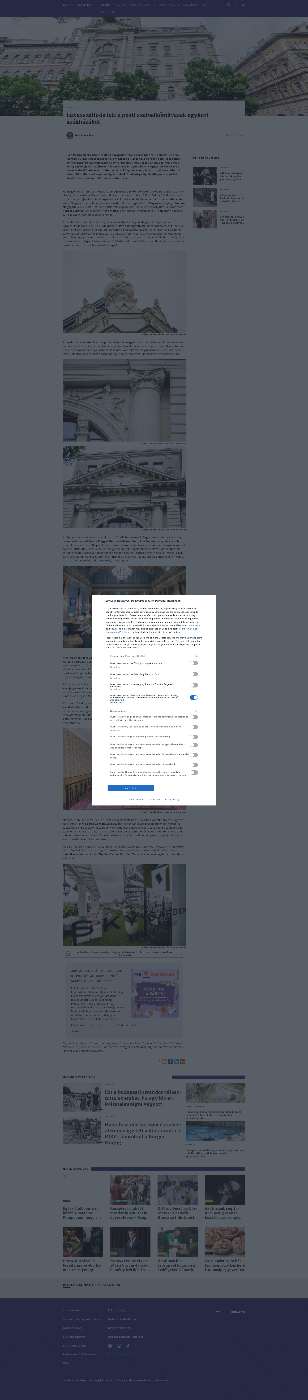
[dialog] (154, 700)
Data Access (154, 799)
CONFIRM (131, 788)
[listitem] (154, 656)
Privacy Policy (172, 799)
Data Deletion (136, 799)
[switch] (194, 663)
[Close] (209, 601)
